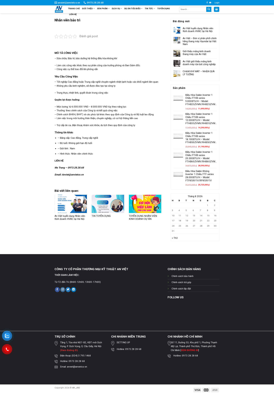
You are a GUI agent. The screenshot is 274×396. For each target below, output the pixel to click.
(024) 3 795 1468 (81, 355)
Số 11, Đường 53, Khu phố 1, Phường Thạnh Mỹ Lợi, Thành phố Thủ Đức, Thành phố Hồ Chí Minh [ (194, 346)
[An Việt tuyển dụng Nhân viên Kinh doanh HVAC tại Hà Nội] (71, 204)
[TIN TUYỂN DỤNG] (108, 204)
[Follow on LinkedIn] (73, 289)
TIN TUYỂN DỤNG (101, 216)
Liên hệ (73, 14)
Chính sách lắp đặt (181, 288)
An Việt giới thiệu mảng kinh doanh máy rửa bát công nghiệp (199, 63)
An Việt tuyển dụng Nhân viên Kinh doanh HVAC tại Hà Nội (70, 218)
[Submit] (208, 9)
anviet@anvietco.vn (77, 366)
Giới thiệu (87, 8)
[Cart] (216, 9)
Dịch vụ (116, 8)
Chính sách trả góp (181, 282)
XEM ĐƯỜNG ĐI (189, 350)
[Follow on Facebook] (207, 3)
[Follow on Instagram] (62, 289)
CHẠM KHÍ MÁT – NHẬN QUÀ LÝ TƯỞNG (199, 73)
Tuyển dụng (163, 8)
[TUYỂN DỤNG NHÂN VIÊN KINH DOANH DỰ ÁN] (145, 204)
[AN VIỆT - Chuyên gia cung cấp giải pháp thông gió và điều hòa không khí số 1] (59, 9)
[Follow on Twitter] (68, 289)
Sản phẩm (102, 8)
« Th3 (175, 238)
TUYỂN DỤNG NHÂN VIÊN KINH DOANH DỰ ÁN (143, 218)
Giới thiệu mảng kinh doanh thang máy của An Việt (197, 53)
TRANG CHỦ (74, 8)
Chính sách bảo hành (182, 276)
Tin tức (149, 8)
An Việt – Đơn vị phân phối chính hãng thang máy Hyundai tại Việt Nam (200, 41)
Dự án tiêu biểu (132, 8)
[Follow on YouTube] (210, 3)
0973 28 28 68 (77, 361)
